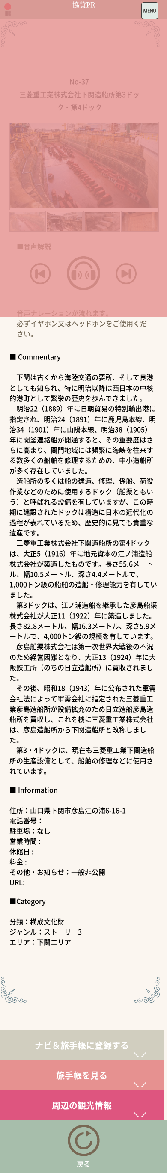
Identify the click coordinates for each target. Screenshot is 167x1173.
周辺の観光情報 (82, 1105)
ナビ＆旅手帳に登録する (82, 1045)
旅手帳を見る (81, 1075)
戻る (83, 1163)
